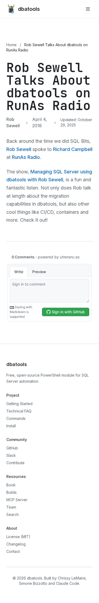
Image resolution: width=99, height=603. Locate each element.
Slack (11, 455)
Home (11, 44)
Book (11, 485)
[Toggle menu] (88, 9)
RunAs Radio (26, 157)
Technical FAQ (18, 411)
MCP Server (16, 499)
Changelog (16, 544)
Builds (11, 492)
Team (11, 507)
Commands (16, 418)
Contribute (15, 462)
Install (11, 426)
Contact (13, 551)
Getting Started (19, 403)
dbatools (29, 9)
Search (12, 514)
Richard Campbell (72, 149)
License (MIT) (18, 536)
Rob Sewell (18, 149)
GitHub (12, 448)
